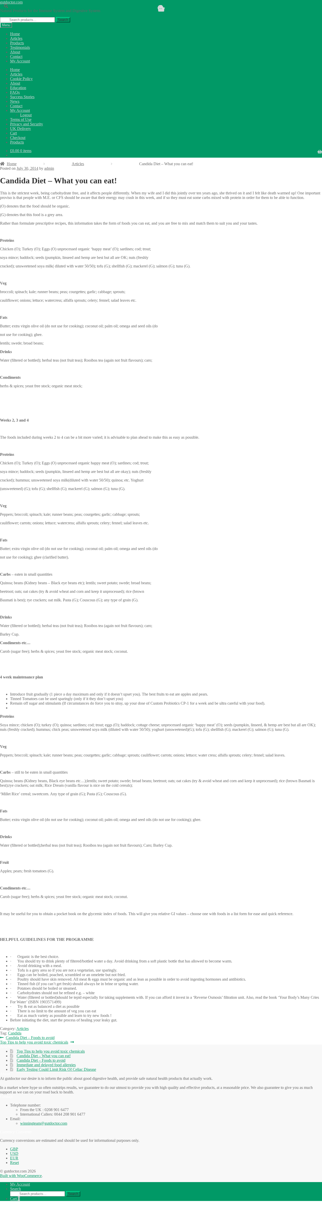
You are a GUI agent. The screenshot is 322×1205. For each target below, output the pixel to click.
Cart (15, 1198)
